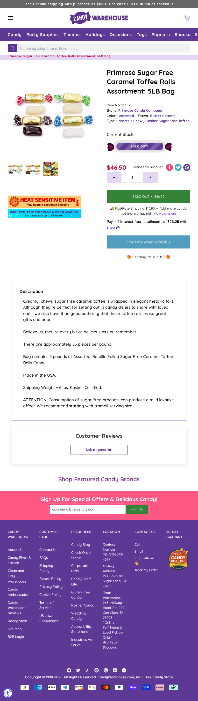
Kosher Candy (82, 605)
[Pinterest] (96, 670)
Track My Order (146, 570)
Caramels (124, 120)
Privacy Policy (51, 586)
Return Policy (50, 578)
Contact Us (48, 549)
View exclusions (165, 213)
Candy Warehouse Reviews (17, 607)
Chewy (139, 120)
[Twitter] (78, 670)
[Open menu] (15, 18)
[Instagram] (106, 670)
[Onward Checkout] (178, 559)
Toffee (184, 120)
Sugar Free (168, 120)
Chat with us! (144, 558)
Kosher (152, 120)
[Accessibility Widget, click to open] (7, 693)
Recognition (17, 621)
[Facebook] (69, 670)
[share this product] (170, 167)
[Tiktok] (87, 670)
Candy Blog (80, 544)
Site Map (15, 629)
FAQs (43, 557)
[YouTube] (115, 670)
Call (137, 544)
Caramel (169, 115)
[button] (14, 34)
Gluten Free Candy (80, 595)
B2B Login (16, 636)
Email (138, 551)
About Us (15, 549)
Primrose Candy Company (140, 110)
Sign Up (137, 509)
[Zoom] (53, 113)
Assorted (126, 115)
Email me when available (148, 242)
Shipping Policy (46, 568)
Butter (156, 115)
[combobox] (103, 48)
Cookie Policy (50, 594)
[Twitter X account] (124, 670)
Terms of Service (46, 605)
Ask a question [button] (99, 449)
